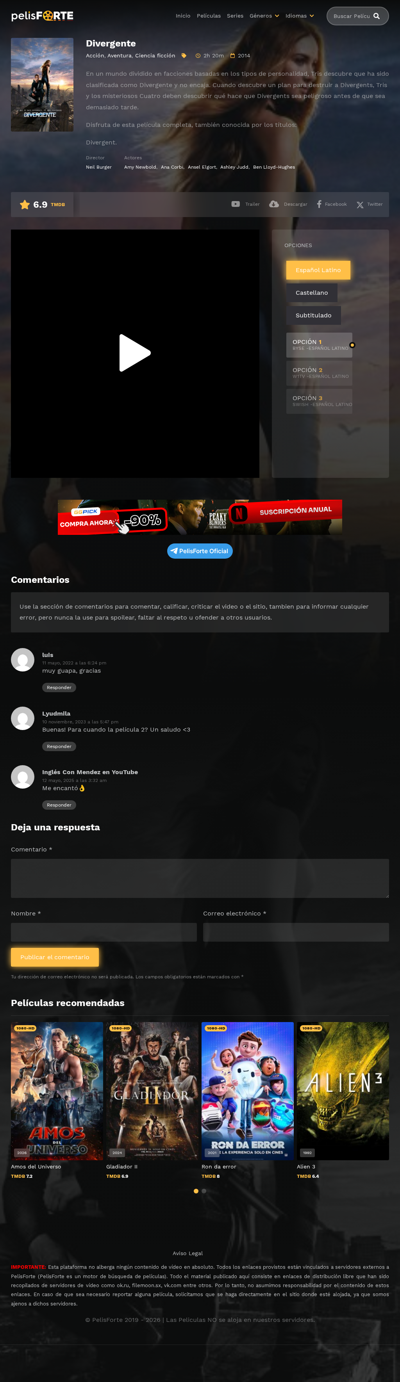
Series (235, 15)
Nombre (26, 913)
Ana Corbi (172, 167)
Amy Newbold (140, 167)
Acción (95, 55)
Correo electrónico (234, 913)
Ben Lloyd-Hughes (274, 167)
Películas (209, 15)
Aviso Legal (188, 1253)
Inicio (183, 15)
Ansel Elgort (202, 167)
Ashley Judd (234, 167)
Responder (59, 687)
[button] (196, 1191)
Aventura (119, 55)
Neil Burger (99, 167)
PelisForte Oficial (203, 551)
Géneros (261, 15)
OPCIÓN (320, 344)
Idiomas (296, 15)
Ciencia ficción (155, 55)
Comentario (31, 849)
